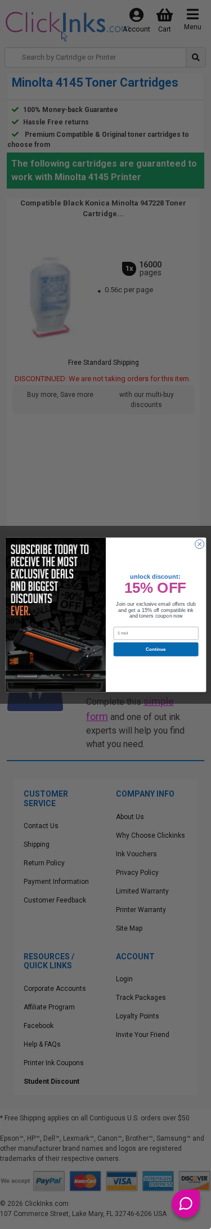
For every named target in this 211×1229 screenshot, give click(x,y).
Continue (156, 648)
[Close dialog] (199, 543)
